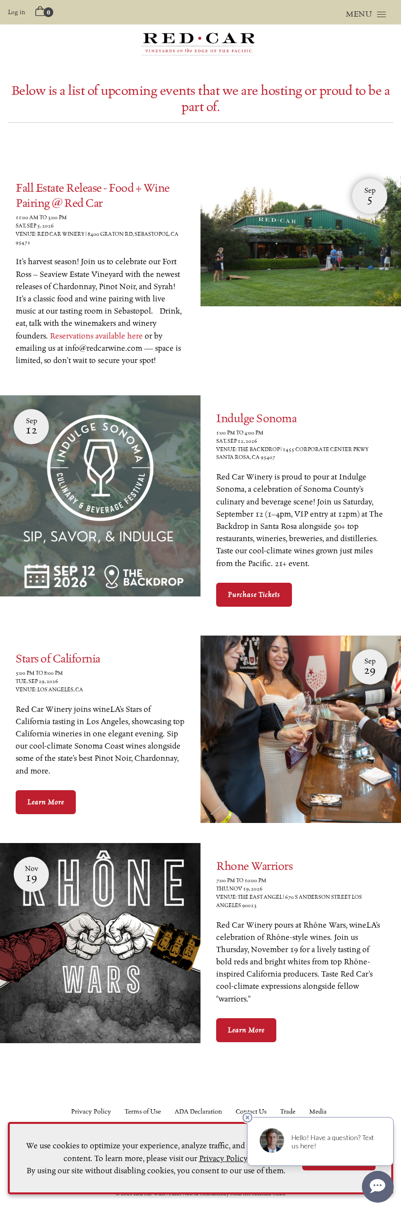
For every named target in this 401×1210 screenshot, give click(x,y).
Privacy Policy (91, 1112)
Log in (16, 12)
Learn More (45, 802)
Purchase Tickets (254, 595)
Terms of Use (143, 1112)
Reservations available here (96, 336)
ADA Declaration (198, 1112)
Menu (359, 14)
